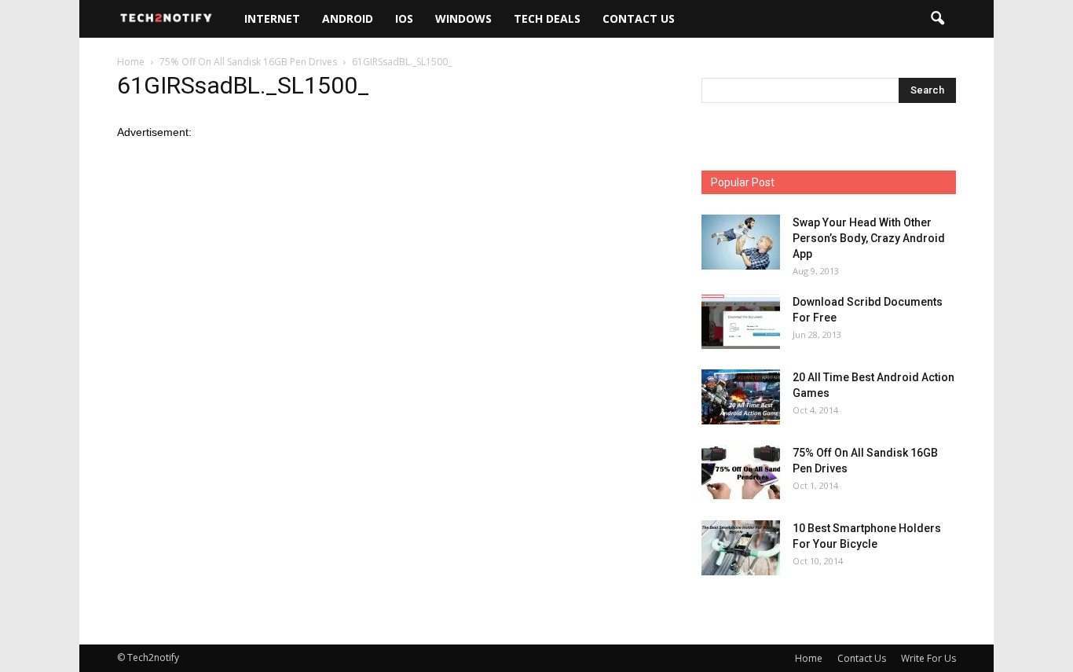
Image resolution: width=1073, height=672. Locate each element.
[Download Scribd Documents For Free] (740, 321)
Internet (272, 18)
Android (347, 18)
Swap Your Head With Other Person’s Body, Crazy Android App (869, 238)
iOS (404, 18)
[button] (937, 19)
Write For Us (928, 658)
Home (808, 658)
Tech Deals (547, 18)
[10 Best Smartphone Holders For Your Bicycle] (740, 547)
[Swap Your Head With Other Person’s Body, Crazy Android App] (740, 242)
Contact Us (638, 18)
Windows (463, 18)
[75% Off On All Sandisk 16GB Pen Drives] (740, 472)
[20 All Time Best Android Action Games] (740, 396)
